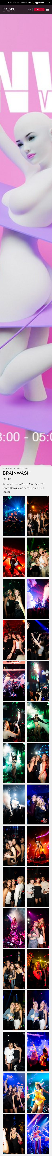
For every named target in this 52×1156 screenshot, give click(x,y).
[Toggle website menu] (47, 9)
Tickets (39, 9)
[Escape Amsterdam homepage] (9, 9)
